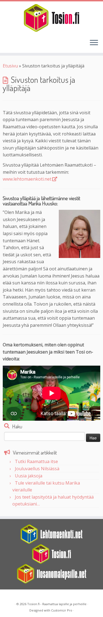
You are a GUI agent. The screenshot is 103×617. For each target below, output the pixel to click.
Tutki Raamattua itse (36, 461)
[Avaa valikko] (94, 43)
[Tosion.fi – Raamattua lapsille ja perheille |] (51, 18)
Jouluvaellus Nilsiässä (37, 469)
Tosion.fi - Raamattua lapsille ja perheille (57, 604)
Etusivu (10, 66)
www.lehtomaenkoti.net (27, 179)
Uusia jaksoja (28, 476)
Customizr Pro (61, 610)
